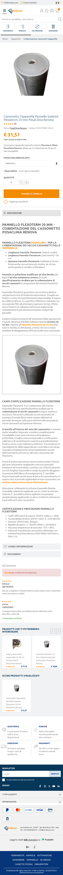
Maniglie (30, 855)
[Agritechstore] (27, 847)
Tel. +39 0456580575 (28, 830)
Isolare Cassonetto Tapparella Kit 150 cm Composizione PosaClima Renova (15, 658)
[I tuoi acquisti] (60, 794)
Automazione (44, 855)
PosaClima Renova (18, 128)
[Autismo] (34, 847)
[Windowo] (12, 10)
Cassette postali (24, 864)
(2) (15, 123)
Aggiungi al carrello (31, 194)
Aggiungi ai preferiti (18, 201)
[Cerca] (60, 19)
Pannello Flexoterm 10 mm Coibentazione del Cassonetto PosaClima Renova (45, 658)
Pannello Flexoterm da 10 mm (37, 324)
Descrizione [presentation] (14, 213)
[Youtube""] (53, 786)
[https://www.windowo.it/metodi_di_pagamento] (31, 814)
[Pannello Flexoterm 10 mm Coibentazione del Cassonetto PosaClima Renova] (46, 645)
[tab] (31, 213)
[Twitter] (49, 786)
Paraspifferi (41, 864)
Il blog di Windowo (30, 2)
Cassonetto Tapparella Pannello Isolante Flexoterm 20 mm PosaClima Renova (15, 702)
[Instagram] (45, 786)
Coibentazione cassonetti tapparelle (40, 39)
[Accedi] (41, 11)
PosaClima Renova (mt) (17, 158)
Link (32, 780)
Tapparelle (16, 39)
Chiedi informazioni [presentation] (20, 546)
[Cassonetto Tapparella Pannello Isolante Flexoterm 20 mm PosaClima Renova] (16, 689)
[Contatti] (52, 11)
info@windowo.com (11, 2)
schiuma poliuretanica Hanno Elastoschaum (25, 482)
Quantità (9, 177)
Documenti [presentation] (14, 554)
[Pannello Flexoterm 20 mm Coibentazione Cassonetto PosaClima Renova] (31, 74)
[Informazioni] (60, 802)
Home (5, 39)
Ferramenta (17, 855)
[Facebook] (40, 786)
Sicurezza (45, 860)
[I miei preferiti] (46, 11)
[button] (41, 11)
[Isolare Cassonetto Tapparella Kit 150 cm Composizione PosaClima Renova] (16, 645)
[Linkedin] (58, 786)
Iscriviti (55, 774)
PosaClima (38, 242)
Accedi (8, 572)
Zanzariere (18, 860)
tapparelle (10, 248)
